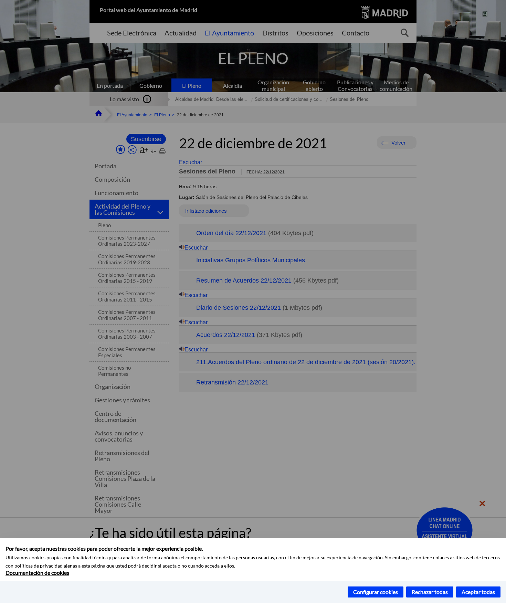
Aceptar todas (478, 592)
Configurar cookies (375, 592)
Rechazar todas (430, 592)
